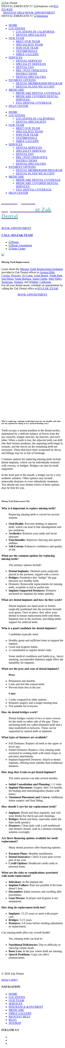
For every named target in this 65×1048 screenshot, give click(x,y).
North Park (55, 275)
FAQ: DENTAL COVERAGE (34, 102)
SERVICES (15, 57)
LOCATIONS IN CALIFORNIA (35, 31)
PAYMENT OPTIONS (22, 80)
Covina (5, 275)
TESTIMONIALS (26, 51)
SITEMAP (15, 1022)
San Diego (7, 278)
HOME (13, 25)
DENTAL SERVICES (29, 60)
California (45, 282)
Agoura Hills (47, 272)
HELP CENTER (18, 105)
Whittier (33, 282)
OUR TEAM (16, 38)
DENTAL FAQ (25, 67)
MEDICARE (16, 89)
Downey (16, 275)
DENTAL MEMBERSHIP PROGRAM (39, 83)
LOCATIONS (17, 28)
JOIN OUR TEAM (27, 47)
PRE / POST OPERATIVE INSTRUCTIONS (31, 72)
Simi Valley (55, 278)
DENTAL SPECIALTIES (31, 76)
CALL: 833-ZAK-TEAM (17, 235)
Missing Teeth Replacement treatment (41, 269)
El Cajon (27, 275)
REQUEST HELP (19, 1016)
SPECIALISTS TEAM (29, 44)
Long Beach (41, 275)
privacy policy (9, 979)
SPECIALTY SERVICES (31, 64)
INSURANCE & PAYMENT (26, 1006)
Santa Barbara (23, 278)
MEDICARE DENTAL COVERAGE (38, 93)
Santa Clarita (39, 278)
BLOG (13, 1019)
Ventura (18, 282)
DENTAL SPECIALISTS (31, 34)
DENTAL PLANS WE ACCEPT (35, 86)
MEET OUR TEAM (28, 41)
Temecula (6, 282)
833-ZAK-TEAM (47, 288)
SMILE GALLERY (27, 54)
